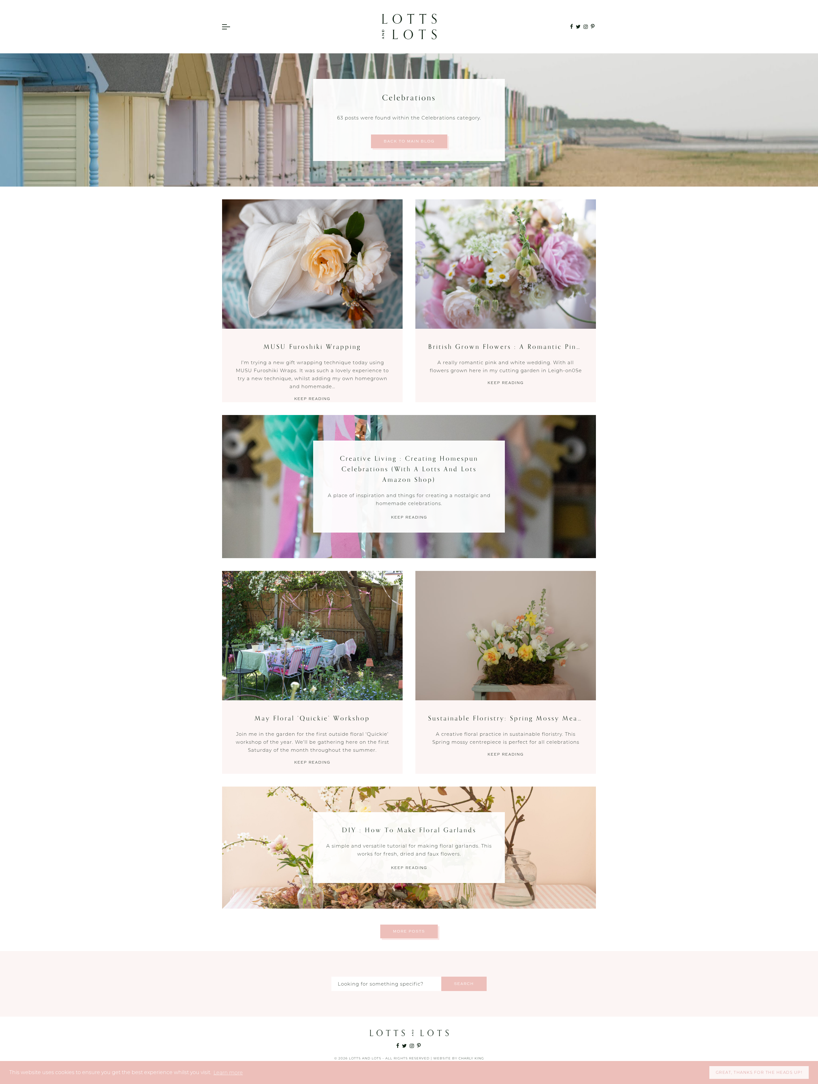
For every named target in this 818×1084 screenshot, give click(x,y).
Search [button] (464, 984)
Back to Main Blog (409, 141)
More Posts (409, 931)
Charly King (471, 1058)
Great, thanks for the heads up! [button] (759, 1072)
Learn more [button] (228, 1073)
